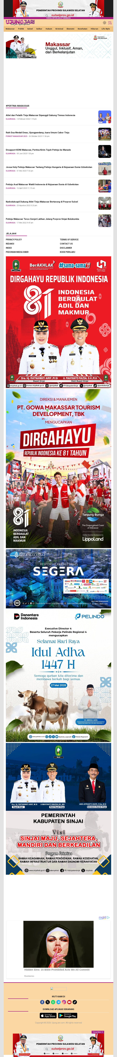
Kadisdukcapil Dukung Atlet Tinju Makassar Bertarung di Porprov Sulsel (42, 201)
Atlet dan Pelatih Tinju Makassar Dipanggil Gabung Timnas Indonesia (40, 115)
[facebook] (42, 1002)
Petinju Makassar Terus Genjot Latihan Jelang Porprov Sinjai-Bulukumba (42, 219)
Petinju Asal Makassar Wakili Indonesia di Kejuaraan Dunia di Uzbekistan (42, 184)
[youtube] (69, 1002)
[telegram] (58, 1002)
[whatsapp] (53, 1002)
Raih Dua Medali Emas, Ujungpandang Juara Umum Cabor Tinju (37, 132)
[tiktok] (75, 1002)
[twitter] (48, 1002)
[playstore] (67, 1015)
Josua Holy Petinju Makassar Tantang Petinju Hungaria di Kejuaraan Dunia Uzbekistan (49, 167)
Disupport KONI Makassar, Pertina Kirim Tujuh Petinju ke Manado (38, 150)
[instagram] (64, 1002)
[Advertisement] (58, 79)
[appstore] (48, 1015)
